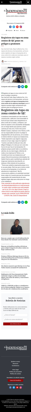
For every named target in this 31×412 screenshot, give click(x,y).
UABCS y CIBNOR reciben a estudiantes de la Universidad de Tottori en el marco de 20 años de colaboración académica (15, 287)
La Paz (11, 244)
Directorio (15, 363)
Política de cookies (15, 373)
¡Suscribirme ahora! (15, 324)
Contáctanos (15, 365)
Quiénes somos (15, 361)
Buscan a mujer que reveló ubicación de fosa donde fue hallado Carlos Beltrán (15, 239)
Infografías (9, 30)
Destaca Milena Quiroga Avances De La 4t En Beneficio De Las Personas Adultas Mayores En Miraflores (15, 257)
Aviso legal (15, 369)
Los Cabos (4, 34)
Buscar (23, 30)
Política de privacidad (15, 371)
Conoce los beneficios (15, 380)
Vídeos (17, 30)
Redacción (3, 236)
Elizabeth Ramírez (5, 244)
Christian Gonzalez (12, 61)
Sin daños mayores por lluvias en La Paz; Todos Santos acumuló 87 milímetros (15, 266)
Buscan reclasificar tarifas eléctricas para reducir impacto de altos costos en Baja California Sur (15, 247)
